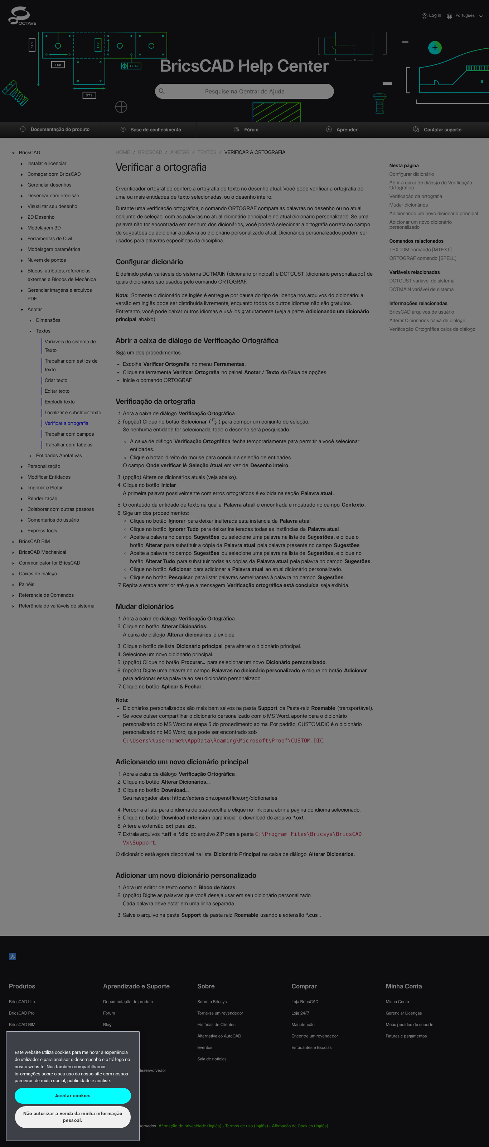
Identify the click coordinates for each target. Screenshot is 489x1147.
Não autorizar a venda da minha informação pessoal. (72, 1117)
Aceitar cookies (73, 1095)
